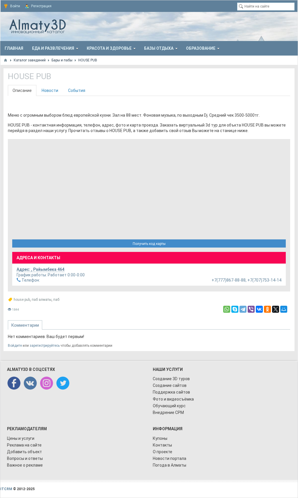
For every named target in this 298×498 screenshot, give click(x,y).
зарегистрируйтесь (45, 346)
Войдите (15, 346)
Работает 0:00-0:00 (51, 275)
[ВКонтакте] (259, 309)
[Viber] (251, 309)
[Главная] (5, 60)
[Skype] (234, 309)
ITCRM (6, 489)
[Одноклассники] (267, 309)
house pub (22, 300)
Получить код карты (149, 244)
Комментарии (25, 325)
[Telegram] (243, 309)
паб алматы (42, 300)
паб (56, 300)
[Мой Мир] (283, 309)
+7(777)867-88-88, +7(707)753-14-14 (151, 280)
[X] (275, 309)
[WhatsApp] (226, 309)
